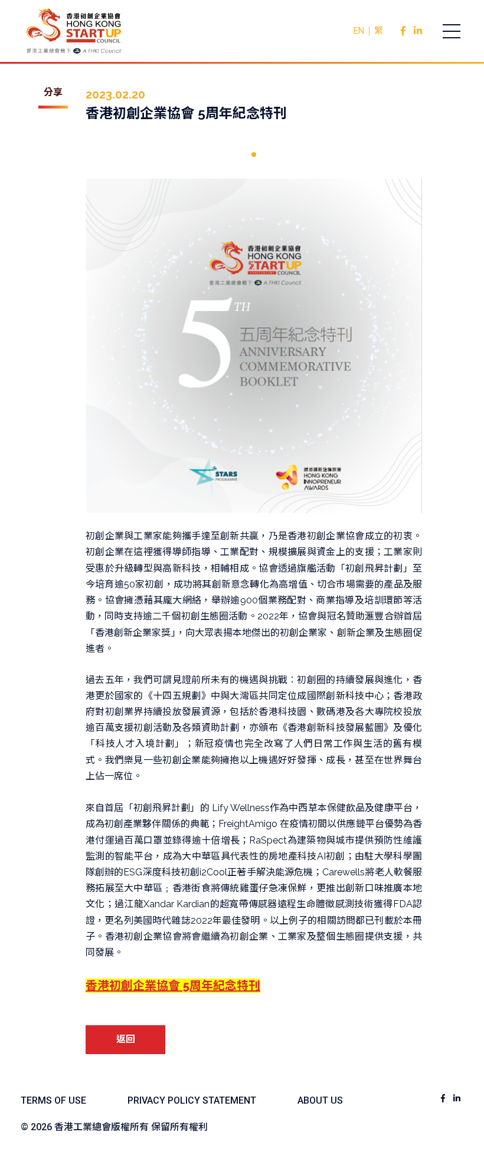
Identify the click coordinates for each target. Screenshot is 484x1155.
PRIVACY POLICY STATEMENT (191, 1100)
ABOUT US (320, 1100)
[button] (253, 154)
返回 (125, 1039)
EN (359, 30)
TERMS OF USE (53, 1100)
